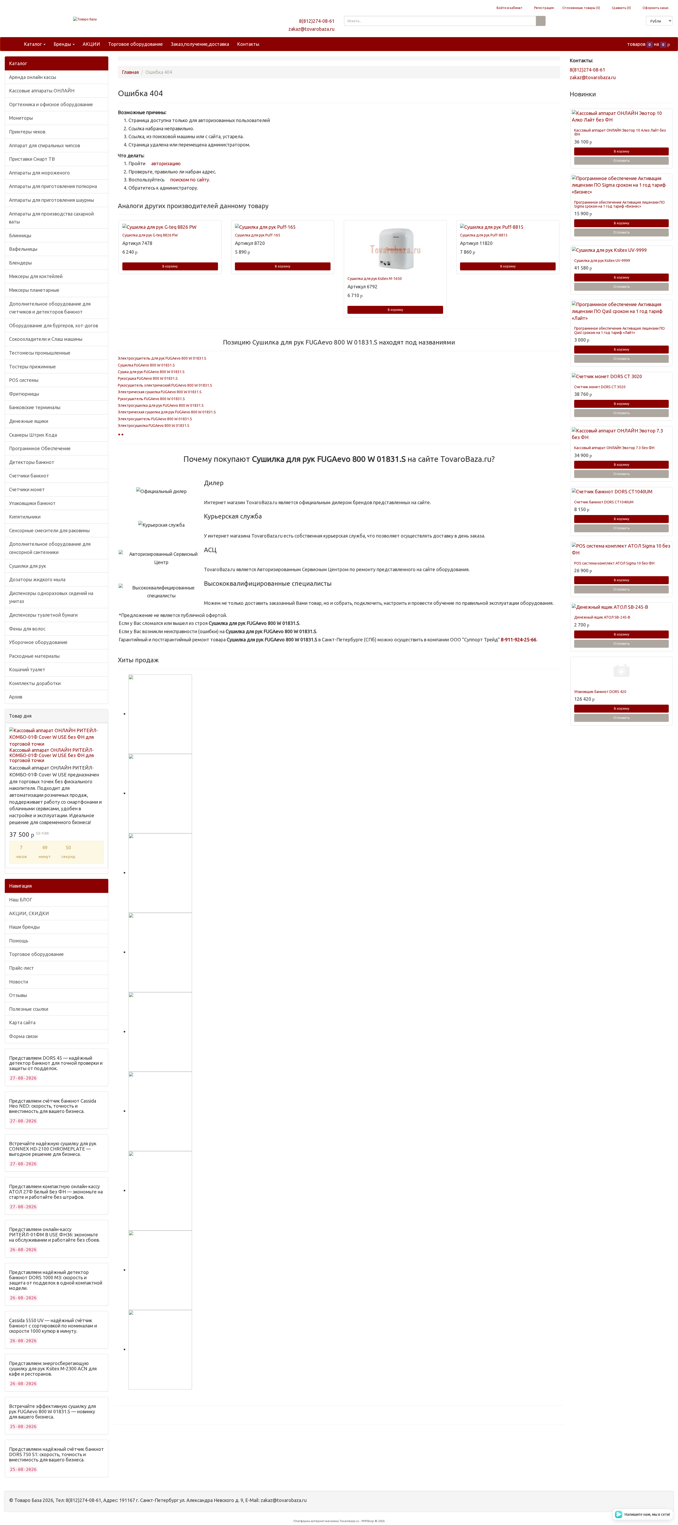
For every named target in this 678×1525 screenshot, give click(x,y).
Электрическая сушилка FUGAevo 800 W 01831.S (160, 392)
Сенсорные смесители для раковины (49, 530)
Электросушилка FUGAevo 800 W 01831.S (153, 425)
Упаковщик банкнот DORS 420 (600, 692)
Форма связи (23, 1036)
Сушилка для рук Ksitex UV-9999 (602, 260)
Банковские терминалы (34, 407)
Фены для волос (27, 628)
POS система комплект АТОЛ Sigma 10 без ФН (614, 563)
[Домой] (14, 44)
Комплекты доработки (35, 683)
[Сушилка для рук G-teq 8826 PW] (170, 227)
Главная (130, 72)
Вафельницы (23, 249)
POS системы (23, 380)
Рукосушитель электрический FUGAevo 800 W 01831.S (165, 385)
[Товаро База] (85, 19)
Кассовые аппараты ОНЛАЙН (41, 90)
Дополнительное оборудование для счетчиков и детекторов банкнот (50, 308)
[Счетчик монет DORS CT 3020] (621, 376)
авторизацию (165, 163)
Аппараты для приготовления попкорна (53, 186)
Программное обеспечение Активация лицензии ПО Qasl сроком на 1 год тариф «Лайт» (619, 330)
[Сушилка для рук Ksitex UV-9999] (621, 250)
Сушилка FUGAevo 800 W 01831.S (146, 365)
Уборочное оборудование (38, 642)
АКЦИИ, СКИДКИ (29, 913)
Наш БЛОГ (20, 899)
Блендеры (20, 262)
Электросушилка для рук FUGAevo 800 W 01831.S (161, 405)
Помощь (18, 940)
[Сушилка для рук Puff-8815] (508, 227)
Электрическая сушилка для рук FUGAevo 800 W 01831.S (167, 412)
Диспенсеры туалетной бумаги (43, 615)
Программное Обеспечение (40, 448)
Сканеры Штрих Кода (33, 434)
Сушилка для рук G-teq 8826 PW (150, 235)
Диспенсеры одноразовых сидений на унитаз (51, 597)
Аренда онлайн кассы (32, 77)
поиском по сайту (189, 179)
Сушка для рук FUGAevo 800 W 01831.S (151, 372)
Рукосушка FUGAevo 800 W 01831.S (148, 378)
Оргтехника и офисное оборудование (51, 104)
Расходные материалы (34, 656)
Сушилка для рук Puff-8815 (483, 235)
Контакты (248, 44)
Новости (18, 981)
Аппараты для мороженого (39, 172)
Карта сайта (22, 1022)
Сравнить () (621, 8)
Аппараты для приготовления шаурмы (51, 200)
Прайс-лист (21, 968)
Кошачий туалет (27, 669)
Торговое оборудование (135, 44)
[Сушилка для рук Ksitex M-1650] (395, 249)
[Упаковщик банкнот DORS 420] (621, 671)
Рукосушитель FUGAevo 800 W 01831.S (151, 399)
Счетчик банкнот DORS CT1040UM (604, 502)
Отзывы (18, 995)
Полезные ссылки (28, 1009)
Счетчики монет (27, 489)
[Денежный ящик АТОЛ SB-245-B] (621, 607)
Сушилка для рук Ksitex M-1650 (374, 278)
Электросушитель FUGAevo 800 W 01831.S (155, 419)
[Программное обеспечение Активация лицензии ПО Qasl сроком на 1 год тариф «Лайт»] (621, 311)
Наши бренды (24, 926)
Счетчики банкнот (29, 475)
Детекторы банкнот (31, 462)
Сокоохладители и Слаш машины (45, 339)
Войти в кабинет (509, 8)
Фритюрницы (24, 393)
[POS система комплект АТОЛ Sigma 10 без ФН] (621, 549)
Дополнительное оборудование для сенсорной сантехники (50, 548)
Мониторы (21, 117)
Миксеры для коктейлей (36, 276)
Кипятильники (25, 516)
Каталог (33, 44)
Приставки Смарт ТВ (32, 159)
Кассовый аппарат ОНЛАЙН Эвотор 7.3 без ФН (614, 448)
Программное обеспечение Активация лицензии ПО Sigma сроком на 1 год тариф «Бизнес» (619, 204)
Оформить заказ (655, 8)
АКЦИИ (91, 44)
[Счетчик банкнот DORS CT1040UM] (621, 491)
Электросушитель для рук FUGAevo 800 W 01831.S (162, 358)
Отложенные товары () (581, 8)
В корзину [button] (170, 266)
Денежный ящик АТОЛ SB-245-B (602, 617)
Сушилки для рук (27, 566)
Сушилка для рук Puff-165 (257, 235)
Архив (15, 696)
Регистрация (543, 8)
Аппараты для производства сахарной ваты (51, 218)
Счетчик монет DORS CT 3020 (600, 387)
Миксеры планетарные (34, 290)
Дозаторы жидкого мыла (37, 579)
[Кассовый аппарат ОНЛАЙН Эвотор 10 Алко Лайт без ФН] (621, 116)
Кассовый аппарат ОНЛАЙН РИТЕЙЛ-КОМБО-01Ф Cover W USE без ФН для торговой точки (51, 755)
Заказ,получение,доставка (200, 44)
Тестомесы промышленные (39, 352)
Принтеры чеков (27, 131)
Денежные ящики (28, 421)
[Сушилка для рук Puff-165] (283, 227)
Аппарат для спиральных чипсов (44, 145)
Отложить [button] (621, 160)
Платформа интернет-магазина (316, 1521)
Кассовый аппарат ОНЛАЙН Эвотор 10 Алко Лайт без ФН (620, 132)
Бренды (62, 44)
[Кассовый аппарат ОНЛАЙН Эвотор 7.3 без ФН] (621, 434)
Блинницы (20, 235)
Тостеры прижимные (32, 366)
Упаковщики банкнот (32, 503)
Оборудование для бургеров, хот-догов (53, 325)
